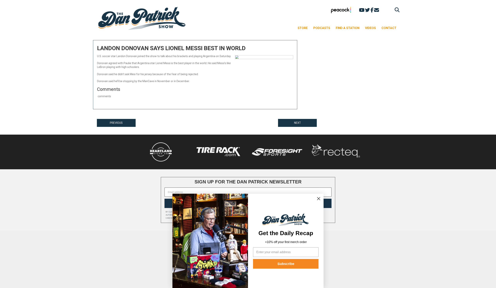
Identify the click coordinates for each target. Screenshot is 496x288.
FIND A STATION (347, 28)
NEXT (297, 122)
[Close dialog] (318, 198)
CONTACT (388, 28)
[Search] (396, 10)
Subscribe (285, 264)
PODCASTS (321, 28)
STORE (303, 28)
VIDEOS (370, 28)
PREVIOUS (116, 122)
